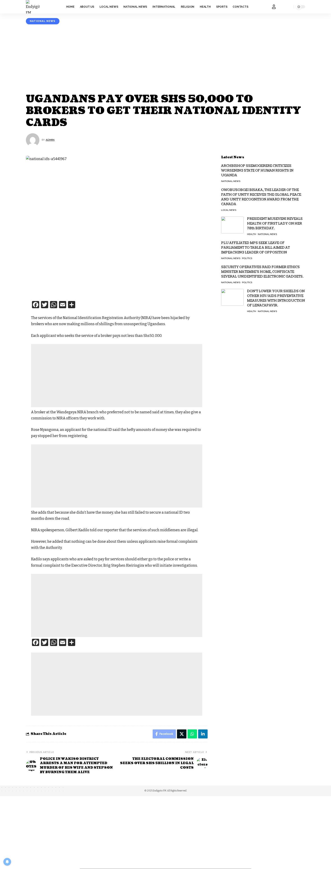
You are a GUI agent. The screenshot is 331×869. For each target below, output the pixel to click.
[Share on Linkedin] (203, 733)
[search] (289, 7)
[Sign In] (274, 7)
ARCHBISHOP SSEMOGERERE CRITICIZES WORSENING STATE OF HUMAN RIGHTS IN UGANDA (257, 170)
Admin (50, 139)
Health (251, 234)
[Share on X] (181, 733)
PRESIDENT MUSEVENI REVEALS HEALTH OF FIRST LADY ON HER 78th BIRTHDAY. (275, 223)
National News (42, 21)
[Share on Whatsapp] (192, 733)
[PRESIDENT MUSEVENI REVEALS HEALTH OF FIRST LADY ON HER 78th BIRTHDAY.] (232, 224)
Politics (247, 258)
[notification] (283, 7)
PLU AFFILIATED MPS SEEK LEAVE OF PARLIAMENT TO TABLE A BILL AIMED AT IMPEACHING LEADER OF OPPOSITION (255, 248)
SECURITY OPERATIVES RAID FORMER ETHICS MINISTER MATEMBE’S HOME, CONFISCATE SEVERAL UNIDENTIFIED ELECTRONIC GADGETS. (262, 272)
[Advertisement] (165, 59)
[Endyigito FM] (32, 7)
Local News (228, 210)
